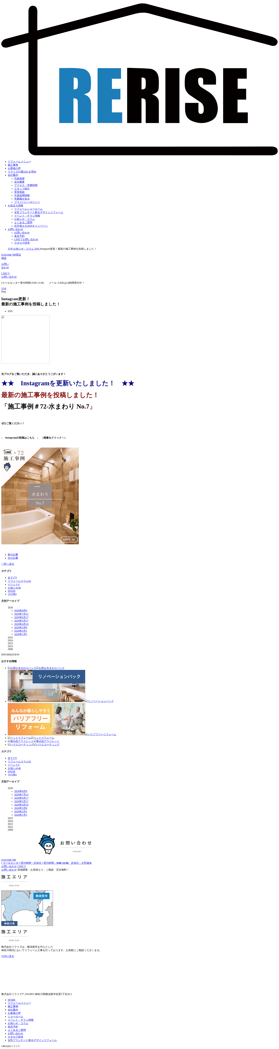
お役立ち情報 (15, 205)
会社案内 (13, 175)
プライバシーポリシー (27, 202)
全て (12, 577)
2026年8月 (20, 610)
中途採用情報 (22, 195)
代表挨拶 (19, 178)
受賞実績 (19, 192)
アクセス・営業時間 (25, 185)
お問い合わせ (15, 229)
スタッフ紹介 (22, 188)
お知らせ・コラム (24, 219)
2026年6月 (21, 617)
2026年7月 (21, 614)
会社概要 (19, 181)
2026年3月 (20, 627)
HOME (12, 1000)
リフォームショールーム (28, 209)
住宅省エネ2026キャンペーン (31, 226)
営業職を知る (22, 198)
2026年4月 (21, 624)
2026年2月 (20, 630)
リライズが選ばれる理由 (22, 171)
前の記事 (13, 554)
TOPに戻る (7, 956)
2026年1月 (20, 634)
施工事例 (13, 165)
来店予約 (19, 236)
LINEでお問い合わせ (26, 239)
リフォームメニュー (19, 161)
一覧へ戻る (7, 564)
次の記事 (13, 558)
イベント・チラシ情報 (27, 215)
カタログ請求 (22, 242)
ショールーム (15, 1016)
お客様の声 (14, 168)
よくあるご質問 (23, 222)
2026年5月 (21, 620)
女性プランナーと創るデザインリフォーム (38, 212)
